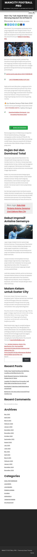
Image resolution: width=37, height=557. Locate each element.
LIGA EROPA (7, 484)
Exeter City (22, 344)
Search (6, 356)
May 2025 (7, 452)
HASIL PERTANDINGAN (10, 481)
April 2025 (7, 455)
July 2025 (7, 445)
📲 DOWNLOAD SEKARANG (18, 128)
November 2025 (9, 433)
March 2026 (7, 421)
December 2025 (9, 430)
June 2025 (7, 448)
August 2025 (8, 442)
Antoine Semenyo (13, 344)
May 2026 (7, 414)
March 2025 (7, 458)
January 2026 (8, 427)
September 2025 (9, 439)
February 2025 (8, 461)
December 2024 (9, 467)
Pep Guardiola (19, 346)
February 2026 (8, 424)
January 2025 (8, 464)
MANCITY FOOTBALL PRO (18, 4)
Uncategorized (8, 503)
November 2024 (9, 470)
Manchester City (9, 346)
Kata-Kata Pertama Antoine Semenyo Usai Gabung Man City (18, 208)
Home (32, 553)
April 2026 (7, 417)
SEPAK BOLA (7, 496)
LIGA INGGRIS (19, 21)
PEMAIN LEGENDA (9, 490)
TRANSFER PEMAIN (9, 499)
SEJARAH (26, 21)
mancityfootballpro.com (17, 340)
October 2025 (8, 436)
